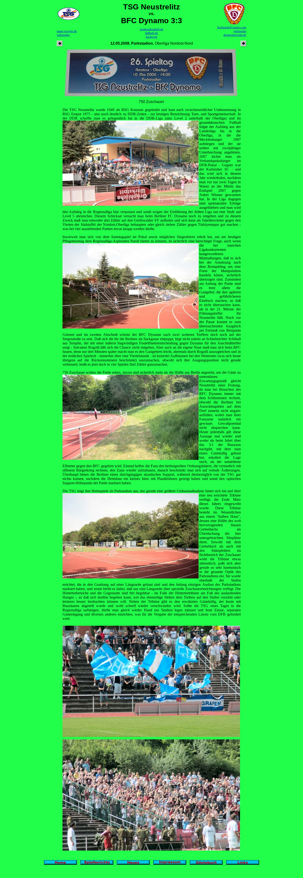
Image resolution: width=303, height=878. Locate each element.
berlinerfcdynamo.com (231, 27)
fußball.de (151, 33)
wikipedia (63, 35)
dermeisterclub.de (234, 35)
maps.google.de (67, 31)
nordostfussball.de (151, 29)
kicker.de (151, 37)
